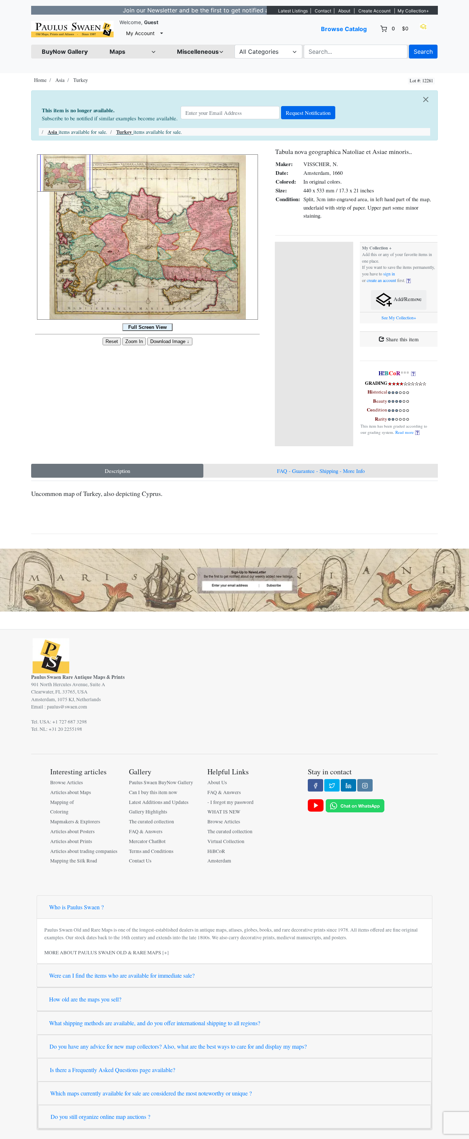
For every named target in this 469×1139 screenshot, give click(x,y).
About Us (217, 782)
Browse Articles (66, 782)
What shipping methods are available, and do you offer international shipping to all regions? (154, 1023)
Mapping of (62, 802)
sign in (389, 274)
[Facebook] (315, 785)
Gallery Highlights (148, 811)
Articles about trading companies (83, 851)
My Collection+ (413, 11)
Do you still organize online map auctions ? (100, 1116)
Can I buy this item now (153, 792)
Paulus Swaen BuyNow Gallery (161, 782)
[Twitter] (332, 785)
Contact (323, 11)
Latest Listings (293, 11)
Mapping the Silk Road (73, 860)
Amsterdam (219, 860)
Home (40, 79)
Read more (405, 432)
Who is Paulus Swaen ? (76, 907)
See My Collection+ (398, 317)
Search (423, 51)
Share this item (401, 339)
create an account (381, 280)
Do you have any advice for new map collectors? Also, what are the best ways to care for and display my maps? (178, 1046)
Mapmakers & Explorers (75, 821)
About (344, 11)
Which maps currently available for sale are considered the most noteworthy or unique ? (151, 1093)
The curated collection (151, 821)
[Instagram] (365, 785)
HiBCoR (216, 851)
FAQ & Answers (145, 831)
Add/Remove (407, 299)
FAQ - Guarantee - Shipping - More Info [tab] (321, 470)
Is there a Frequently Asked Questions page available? (112, 1070)
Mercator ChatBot (147, 841)
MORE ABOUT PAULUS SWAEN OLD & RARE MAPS (102, 952)
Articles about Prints (71, 841)
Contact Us (140, 860)
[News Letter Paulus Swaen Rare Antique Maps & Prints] (234, 579)
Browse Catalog (344, 29)
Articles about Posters (72, 831)
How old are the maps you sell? (85, 999)
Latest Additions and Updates (158, 802)
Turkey (80, 79)
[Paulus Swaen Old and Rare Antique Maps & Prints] (72, 29)
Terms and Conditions (151, 851)
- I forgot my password (230, 802)
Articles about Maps (70, 792)
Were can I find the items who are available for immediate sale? (122, 975)
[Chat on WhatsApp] (355, 805)
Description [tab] (117, 470)
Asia (59, 79)
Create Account (374, 11)
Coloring (59, 811)
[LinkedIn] (348, 785)
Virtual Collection (225, 841)
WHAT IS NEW (223, 811)
